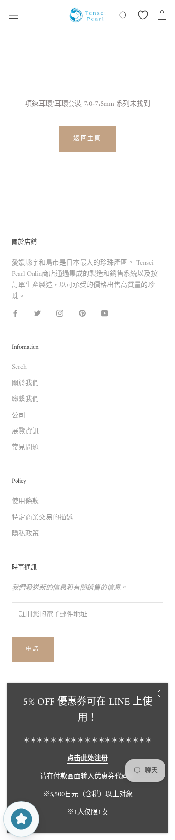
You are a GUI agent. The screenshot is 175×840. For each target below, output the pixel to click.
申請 (33, 650)
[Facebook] (15, 313)
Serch (19, 367)
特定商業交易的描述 (42, 518)
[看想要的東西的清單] (143, 15)
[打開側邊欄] (13, 15)
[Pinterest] (82, 313)
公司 (18, 415)
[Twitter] (37, 313)
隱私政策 (25, 534)
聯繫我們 (25, 399)
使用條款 (25, 501)
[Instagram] (59, 313)
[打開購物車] (162, 15)
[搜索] (123, 15)
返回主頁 (87, 139)
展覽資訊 (25, 431)
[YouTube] (104, 313)
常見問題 (25, 447)
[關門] (156, 693)
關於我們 (25, 383)
